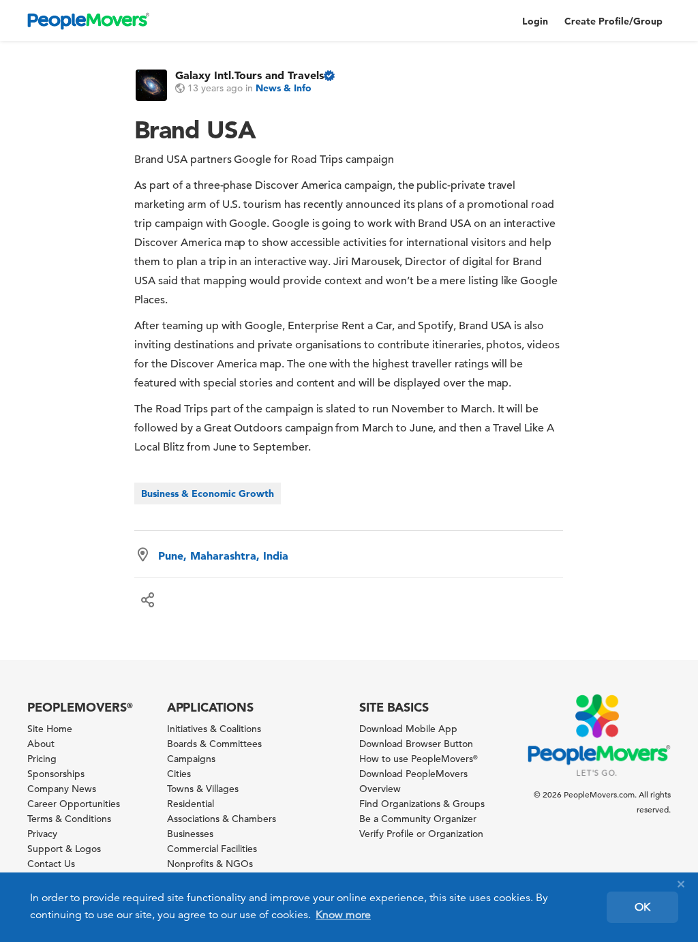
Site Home (49, 729)
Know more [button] (343, 915)
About (41, 744)
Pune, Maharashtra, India (223, 555)
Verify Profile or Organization (421, 833)
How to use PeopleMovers (418, 759)
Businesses (190, 833)
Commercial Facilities (212, 848)
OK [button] (642, 907)
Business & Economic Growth (207, 493)
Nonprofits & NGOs (210, 863)
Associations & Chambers (221, 818)
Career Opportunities (73, 803)
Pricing (42, 759)
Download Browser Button (416, 744)
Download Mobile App (408, 729)
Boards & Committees (214, 744)
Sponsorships (56, 774)
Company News (61, 789)
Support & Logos (64, 848)
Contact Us (51, 863)
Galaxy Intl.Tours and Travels (249, 75)
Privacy (42, 833)
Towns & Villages (203, 789)
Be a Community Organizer (417, 818)
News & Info (284, 88)
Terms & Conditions (69, 818)
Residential (190, 803)
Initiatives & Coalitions (214, 729)
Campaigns (191, 759)
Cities (179, 774)
